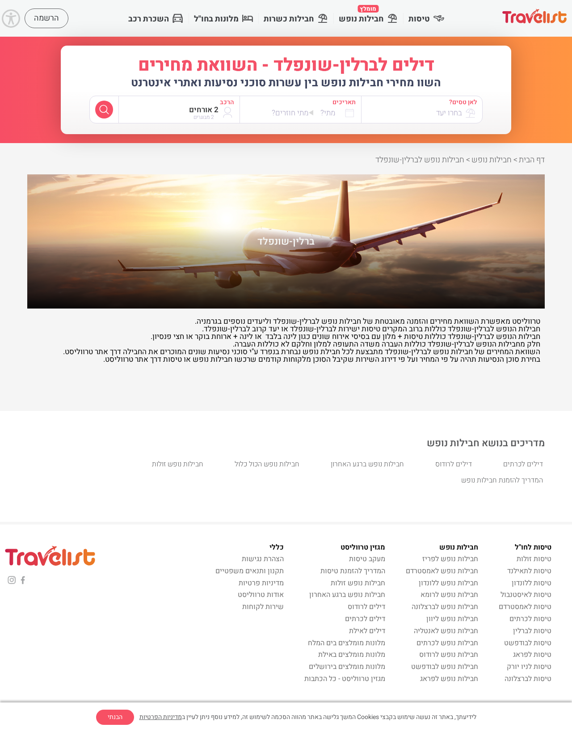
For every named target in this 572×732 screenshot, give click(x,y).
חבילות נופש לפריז (450, 559)
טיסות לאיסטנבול (525, 594)
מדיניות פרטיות (261, 583)
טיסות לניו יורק (529, 666)
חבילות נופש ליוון (452, 619)
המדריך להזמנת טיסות (352, 571)
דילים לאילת (367, 631)
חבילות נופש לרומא (449, 594)
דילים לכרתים (523, 464)
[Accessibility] (11, 18)
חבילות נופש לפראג (449, 678)
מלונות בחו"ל (216, 19)
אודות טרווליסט (261, 594)
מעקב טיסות (367, 559)
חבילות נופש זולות (177, 464)
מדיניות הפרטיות (160, 717)
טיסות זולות (534, 559)
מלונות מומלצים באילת (351, 654)
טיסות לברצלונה (528, 678)
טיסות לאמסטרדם (525, 606)
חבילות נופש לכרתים (447, 643)
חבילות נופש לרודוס (448, 654)
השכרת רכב (148, 19)
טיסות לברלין (532, 631)
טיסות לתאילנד (529, 571)
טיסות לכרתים (530, 619)
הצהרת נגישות (263, 559)
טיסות (419, 19)
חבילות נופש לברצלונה (445, 606)
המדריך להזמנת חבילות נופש (502, 480)
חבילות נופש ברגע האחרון (367, 464)
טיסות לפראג (532, 654)
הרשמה (46, 18)
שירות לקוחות (263, 606)
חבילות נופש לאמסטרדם (442, 571)
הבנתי (115, 717)
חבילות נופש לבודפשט (444, 666)
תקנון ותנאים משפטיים (249, 571)
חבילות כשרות (289, 19)
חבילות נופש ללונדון (448, 583)
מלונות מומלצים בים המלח (346, 643)
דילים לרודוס (453, 464)
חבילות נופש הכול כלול (267, 464)
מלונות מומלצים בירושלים (347, 666)
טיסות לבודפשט (527, 643)
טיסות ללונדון (531, 583)
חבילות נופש (361, 14)
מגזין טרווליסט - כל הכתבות (344, 678)
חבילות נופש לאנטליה (446, 631)
